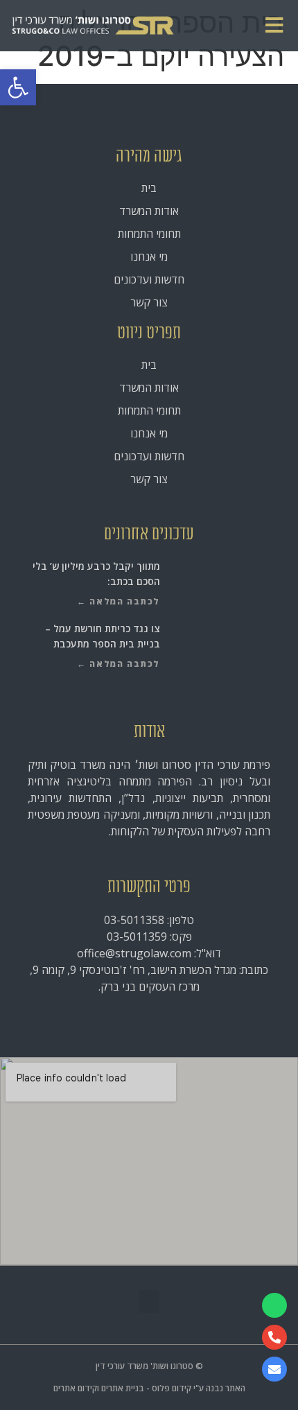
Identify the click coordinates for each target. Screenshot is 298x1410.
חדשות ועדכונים (149, 279)
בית (149, 188)
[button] (18, 87)
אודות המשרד (149, 211)
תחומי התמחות (149, 234)
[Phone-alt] (274, 1337)
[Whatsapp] (274, 1305)
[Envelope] (274, 1369)
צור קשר (149, 302)
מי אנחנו (149, 256)
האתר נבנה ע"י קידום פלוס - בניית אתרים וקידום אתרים (149, 1388)
